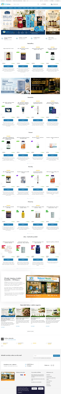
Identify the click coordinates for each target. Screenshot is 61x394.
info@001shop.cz (30, 364)
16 (35, 268)
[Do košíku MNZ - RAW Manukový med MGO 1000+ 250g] (8, 189)
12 (31, 268)
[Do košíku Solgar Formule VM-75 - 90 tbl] (8, 66)
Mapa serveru (48, 384)
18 (38, 268)
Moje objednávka (48, 385)
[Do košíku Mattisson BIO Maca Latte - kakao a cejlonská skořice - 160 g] (52, 224)
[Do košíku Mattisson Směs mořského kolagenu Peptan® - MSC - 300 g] (38, 66)
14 (33, 268)
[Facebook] (51, 365)
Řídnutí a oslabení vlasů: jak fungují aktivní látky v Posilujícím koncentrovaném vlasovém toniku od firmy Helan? (37, 375)
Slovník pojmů (48, 382)
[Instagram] (53, 365)
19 (39, 268)
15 (34, 268)
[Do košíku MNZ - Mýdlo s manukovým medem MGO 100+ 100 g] (8, 120)
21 (41, 268)
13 (32, 268)
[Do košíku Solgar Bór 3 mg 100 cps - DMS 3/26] (52, 260)
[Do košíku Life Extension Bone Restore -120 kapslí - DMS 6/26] (38, 260)
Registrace (58, 0)
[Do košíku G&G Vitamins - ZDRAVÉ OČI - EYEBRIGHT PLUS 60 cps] (52, 66)
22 (42, 268)
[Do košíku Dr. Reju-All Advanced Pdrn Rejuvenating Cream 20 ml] (38, 120)
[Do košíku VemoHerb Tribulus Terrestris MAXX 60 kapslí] (23, 189)
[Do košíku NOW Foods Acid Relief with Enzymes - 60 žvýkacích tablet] (23, 155)
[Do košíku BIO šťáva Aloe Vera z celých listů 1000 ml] (38, 155)
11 (29, 268)
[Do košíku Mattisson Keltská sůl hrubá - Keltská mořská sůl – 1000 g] (38, 224)
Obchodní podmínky (8, 0)
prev (2, 61)
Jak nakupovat (3, 0)
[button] (2, 22)
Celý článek (3, 327)
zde (28, 390)
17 (36, 268)
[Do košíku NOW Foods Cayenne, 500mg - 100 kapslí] (52, 189)
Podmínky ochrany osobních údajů (17, 0)
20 (40, 268)
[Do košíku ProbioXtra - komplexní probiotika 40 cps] (52, 155)
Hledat (38, 4)
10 (28, 268)
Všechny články (30, 331)
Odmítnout (34, 388)
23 (43, 268)
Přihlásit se (56, 355)
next (59, 61)
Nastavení (20, 392)
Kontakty (24, 0)
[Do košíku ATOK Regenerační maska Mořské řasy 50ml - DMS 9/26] (8, 260)
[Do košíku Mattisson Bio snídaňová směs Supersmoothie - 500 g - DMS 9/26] (23, 260)
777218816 (44, 4)
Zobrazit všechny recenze (12, 339)
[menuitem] (4, 8)
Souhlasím (40, 388)
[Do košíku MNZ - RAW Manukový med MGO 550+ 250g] (23, 66)
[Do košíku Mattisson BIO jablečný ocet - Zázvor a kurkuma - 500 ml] (23, 224)
